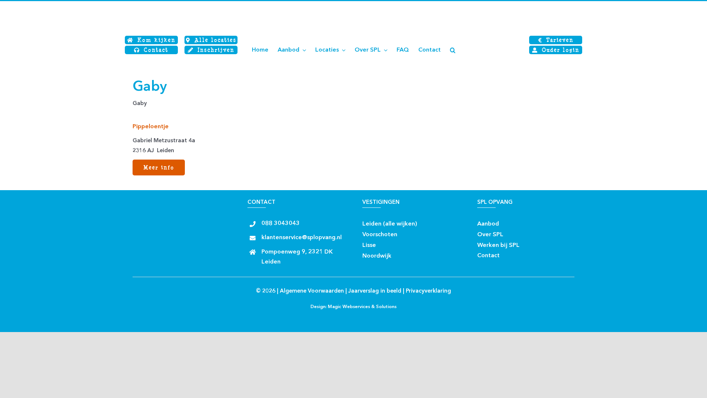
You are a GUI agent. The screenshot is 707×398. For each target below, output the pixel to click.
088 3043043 (280, 224)
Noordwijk (376, 256)
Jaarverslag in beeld (374, 291)
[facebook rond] (423, 221)
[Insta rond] (436, 221)
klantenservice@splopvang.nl (301, 238)
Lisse (369, 245)
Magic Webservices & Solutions (362, 307)
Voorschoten (379, 235)
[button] (452, 50)
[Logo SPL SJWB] (169, 6)
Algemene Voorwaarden (312, 291)
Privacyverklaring (428, 291)
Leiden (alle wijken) (389, 224)
